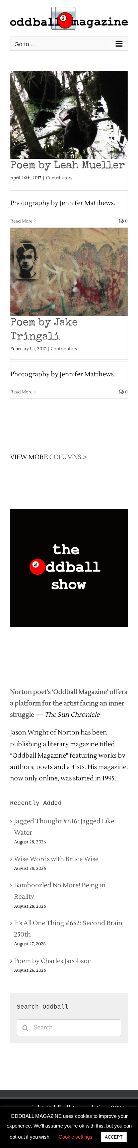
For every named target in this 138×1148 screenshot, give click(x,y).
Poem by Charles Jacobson (53, 961)
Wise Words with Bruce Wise (56, 859)
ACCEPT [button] (114, 1137)
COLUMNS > (68, 457)
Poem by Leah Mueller (67, 166)
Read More (21, 221)
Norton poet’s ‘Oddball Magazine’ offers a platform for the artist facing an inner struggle (68, 703)
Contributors (59, 178)
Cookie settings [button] (75, 1137)
